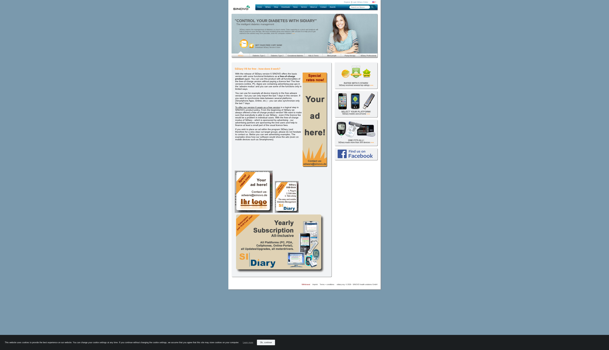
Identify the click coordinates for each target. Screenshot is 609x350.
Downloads (285, 7)
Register (347, 2)
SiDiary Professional (368, 56)
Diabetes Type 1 (259, 56)
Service (304, 7)
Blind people (331, 56)
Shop (276, 7)
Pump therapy (350, 56)
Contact (323, 7)
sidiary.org (341, 284)
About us (313, 7)
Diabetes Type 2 (277, 56)
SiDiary (268, 7)
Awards (333, 7)
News (295, 7)
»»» (293, 33)
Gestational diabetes (295, 56)
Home (259, 7)
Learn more (248, 342)
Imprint (315, 284)
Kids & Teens (313, 56)
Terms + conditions (327, 284)
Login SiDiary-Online (360, 2)
